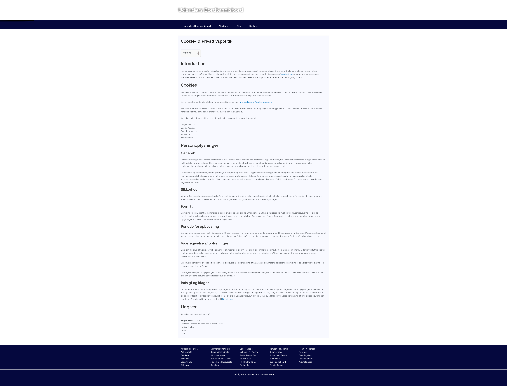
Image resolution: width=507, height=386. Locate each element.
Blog (239, 26)
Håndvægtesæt (217, 355)
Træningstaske (306, 358)
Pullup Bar (245, 365)
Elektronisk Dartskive (220, 349)
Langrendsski (246, 349)
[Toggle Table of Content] (195, 53)
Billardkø (185, 358)
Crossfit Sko (186, 362)
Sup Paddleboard (278, 362)
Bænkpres (186, 355)
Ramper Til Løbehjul (279, 349)
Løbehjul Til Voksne (249, 352)
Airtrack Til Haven (189, 349)
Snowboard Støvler (279, 355)
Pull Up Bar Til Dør (248, 362)
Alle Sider (224, 26)
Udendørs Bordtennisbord (197, 26)
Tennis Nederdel (307, 349)
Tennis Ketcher (277, 365)
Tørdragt (303, 352)
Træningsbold (305, 355)
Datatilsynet (227, 299)
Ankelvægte (186, 352)
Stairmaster (275, 358)
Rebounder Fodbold (219, 352)
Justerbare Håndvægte (221, 362)
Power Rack (245, 358)
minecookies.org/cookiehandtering (255, 102)
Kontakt (253, 26)
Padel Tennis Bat (248, 355)
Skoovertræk (276, 352)
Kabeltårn (214, 365)
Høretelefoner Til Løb (220, 358)
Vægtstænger (305, 362)
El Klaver (185, 365)
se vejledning (287, 74)
